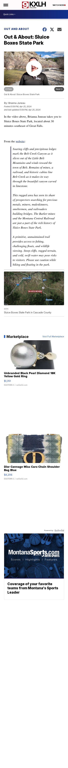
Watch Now (58, 5)
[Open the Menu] (5, 5)
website (20, 141)
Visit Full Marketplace (53, 336)
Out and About (16, 29)
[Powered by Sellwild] (59, 530)
